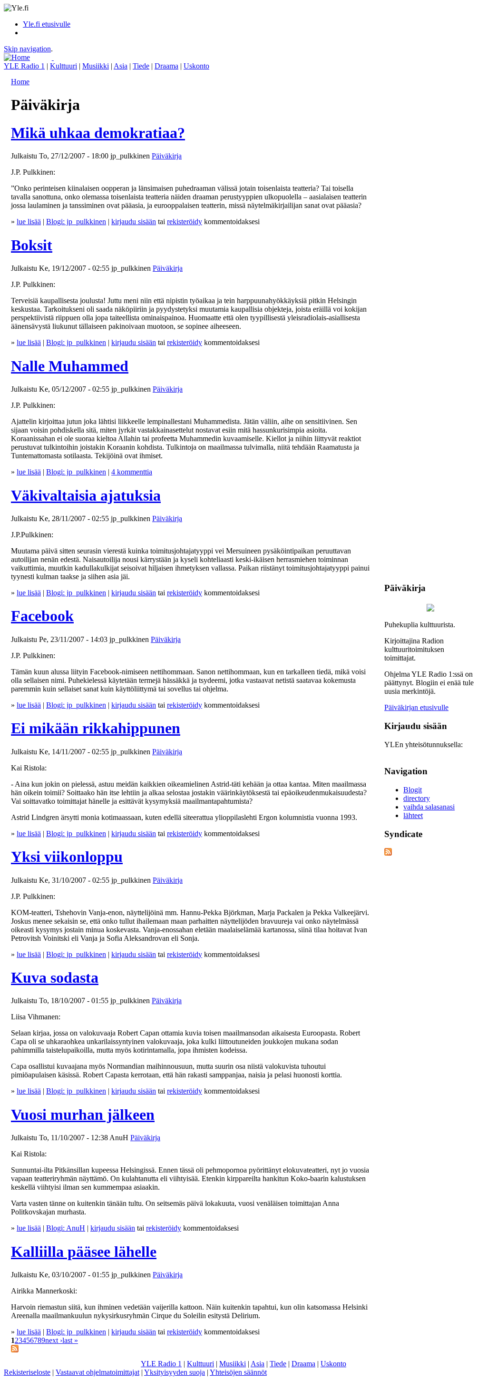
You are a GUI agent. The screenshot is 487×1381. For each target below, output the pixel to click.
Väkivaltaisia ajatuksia (86, 495)
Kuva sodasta (54, 977)
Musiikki (95, 66)
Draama (166, 66)
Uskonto (196, 66)
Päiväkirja (167, 156)
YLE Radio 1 (24, 66)
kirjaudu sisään (133, 221)
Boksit (31, 245)
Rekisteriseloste (27, 1372)
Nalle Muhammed (69, 366)
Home (20, 82)
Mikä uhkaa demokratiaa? (98, 132)
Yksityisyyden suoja (174, 1372)
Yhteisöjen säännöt (238, 1372)
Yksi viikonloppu (67, 856)
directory (416, 798)
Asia (120, 66)
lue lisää (29, 221)
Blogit (412, 790)
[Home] (17, 57)
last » (70, 1340)
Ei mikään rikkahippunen (95, 728)
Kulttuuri (63, 66)
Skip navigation (27, 49)
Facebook (42, 615)
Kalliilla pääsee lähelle (83, 1251)
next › (53, 1340)
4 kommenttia (131, 472)
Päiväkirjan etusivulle (416, 707)
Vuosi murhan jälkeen (83, 1114)
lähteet (413, 815)
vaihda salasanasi (429, 807)
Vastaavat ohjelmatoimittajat (97, 1372)
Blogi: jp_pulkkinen (76, 221)
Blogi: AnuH (65, 1228)
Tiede (141, 66)
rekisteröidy (184, 221)
